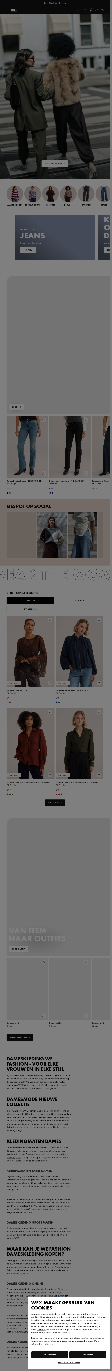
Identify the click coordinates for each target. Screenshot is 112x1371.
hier (52, 1344)
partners (41, 1329)
